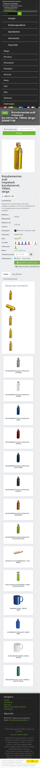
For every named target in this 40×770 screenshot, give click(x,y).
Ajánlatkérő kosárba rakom (28, 262)
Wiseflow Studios (22, 734)
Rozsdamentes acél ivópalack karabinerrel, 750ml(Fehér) (18, 395)
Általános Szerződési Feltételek (15, 707)
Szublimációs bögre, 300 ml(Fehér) (18, 656)
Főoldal (11, 18)
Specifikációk (17, 274)
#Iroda (6, 80)
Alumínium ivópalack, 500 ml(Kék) (18, 633)
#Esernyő (7, 74)
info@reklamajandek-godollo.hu (12, 1)
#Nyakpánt (8, 69)
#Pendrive (8, 57)
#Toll (5, 86)
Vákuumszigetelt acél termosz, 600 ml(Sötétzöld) (18, 680)
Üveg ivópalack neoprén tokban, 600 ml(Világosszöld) (18, 585)
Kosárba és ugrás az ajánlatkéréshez (28, 266)
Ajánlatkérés (14, 32)
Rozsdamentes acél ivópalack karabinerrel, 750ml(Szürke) (18, 371)
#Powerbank (9, 63)
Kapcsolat (13, 45)
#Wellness (8, 98)
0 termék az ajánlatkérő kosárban (13, 6)
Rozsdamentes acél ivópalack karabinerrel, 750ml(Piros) (18, 443)
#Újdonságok (9, 104)
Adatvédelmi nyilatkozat (29, 766)
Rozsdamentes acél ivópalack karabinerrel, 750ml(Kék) (18, 419)
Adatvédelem (8, 709)
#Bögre (6, 51)
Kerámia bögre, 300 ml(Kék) (18, 609)
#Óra (6, 92)
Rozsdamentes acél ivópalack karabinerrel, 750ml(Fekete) (18, 490)
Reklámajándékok (16, 25)
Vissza (5, 113)
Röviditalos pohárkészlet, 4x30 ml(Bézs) (18, 561)
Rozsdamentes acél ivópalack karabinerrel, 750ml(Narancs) (18, 514)
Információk (13, 38)
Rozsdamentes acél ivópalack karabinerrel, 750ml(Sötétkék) (18, 466)
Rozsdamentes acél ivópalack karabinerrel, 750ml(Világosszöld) (18, 538)
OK (32, 761)
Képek (5, 274)
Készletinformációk (10, 279)
